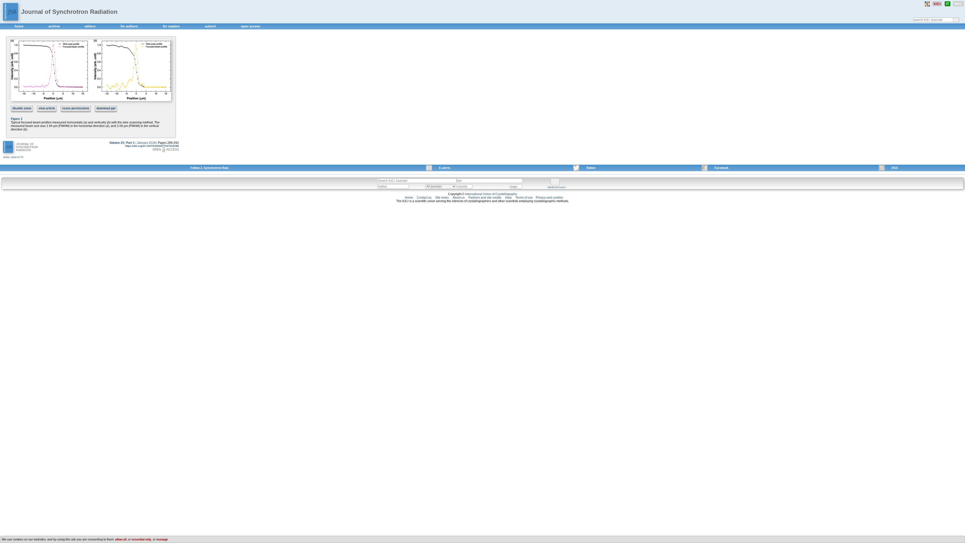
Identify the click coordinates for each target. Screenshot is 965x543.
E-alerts (444, 168)
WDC (958, 4)
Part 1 (130, 143)
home (19, 26)
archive (55, 26)
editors (90, 26)
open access (250, 26)
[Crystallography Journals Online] (927, 4)
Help (508, 197)
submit (211, 26)
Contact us (424, 197)
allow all (120, 539)
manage (162, 539)
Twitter (591, 168)
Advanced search (557, 187)
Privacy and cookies (549, 197)
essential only (141, 539)
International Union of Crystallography (491, 194)
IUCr (937, 4)
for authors (130, 26)
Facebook (721, 168)
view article (47, 108)
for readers (172, 26)
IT (947, 4)
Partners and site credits (484, 197)
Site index (442, 197)
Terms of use (524, 197)
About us (459, 197)
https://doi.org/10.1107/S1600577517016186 (152, 146)
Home (409, 197)
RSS (895, 168)
